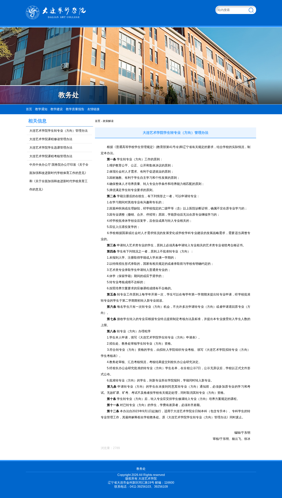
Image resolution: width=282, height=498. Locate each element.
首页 (29, 109)
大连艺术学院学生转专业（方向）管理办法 (58, 130)
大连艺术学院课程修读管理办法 (50, 139)
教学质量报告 (75, 109)
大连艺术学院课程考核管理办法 (50, 156)
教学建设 (56, 109)
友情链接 (93, 109)
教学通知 (41, 109)
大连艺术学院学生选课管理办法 (50, 147)
